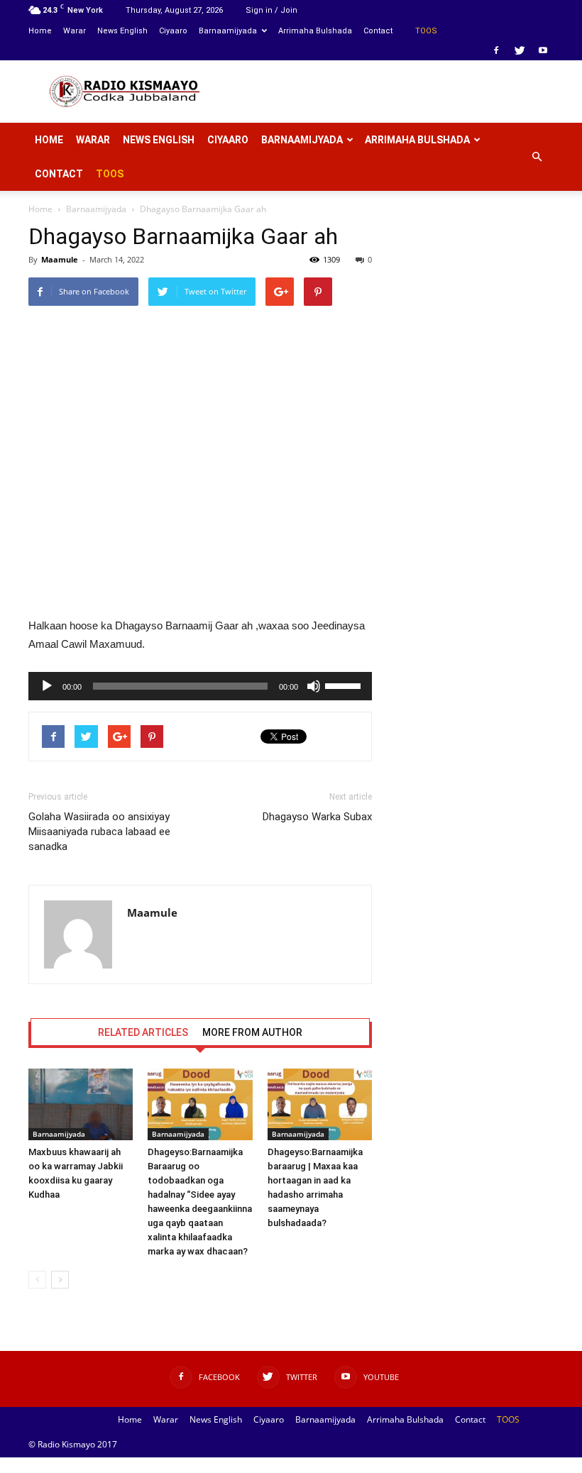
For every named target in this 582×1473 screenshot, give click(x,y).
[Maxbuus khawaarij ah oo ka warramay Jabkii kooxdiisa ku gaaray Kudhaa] (80, 1104)
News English (122, 30)
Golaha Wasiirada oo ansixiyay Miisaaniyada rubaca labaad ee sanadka (99, 831)
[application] (200, 686)
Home (40, 30)
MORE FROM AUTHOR (252, 1032)
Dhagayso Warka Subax (317, 816)
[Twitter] (519, 50)
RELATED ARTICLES (143, 1032)
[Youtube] (543, 50)
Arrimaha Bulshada (315, 30)
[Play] (47, 686)
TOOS (426, 30)
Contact (377, 30)
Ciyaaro (173, 30)
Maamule (59, 259)
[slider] (345, 684)
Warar (74, 30)
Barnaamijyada (228, 30)
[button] (537, 157)
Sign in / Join (271, 10)
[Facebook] (496, 50)
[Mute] (314, 686)
